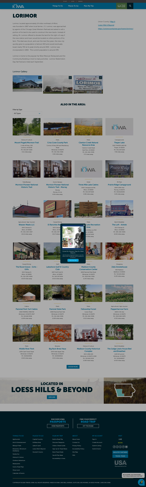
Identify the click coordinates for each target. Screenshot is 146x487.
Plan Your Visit (73, 260)
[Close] (84, 225)
